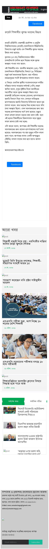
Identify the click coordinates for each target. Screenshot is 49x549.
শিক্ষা (8, 17)
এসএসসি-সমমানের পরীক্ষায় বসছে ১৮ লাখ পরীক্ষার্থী (23, 363)
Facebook (37, 23)
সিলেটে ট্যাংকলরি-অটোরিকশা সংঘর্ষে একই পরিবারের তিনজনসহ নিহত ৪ (31, 411)
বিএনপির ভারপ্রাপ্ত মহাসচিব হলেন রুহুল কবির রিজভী (30, 425)
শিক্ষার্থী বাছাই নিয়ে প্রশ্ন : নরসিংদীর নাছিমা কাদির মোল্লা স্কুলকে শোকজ (25, 242)
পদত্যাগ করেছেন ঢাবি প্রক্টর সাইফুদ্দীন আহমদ (22, 281)
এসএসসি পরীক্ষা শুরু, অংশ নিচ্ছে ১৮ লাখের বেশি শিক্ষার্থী (22, 322)
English (41, 9)
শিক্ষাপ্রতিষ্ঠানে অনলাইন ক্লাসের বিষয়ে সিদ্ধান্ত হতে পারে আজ (22, 382)
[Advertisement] (24, 194)
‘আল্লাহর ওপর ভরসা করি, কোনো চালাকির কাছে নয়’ (29, 453)
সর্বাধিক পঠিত (35, 401)
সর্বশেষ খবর (13, 401)
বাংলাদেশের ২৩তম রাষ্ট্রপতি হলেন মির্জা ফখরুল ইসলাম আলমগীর (30, 439)
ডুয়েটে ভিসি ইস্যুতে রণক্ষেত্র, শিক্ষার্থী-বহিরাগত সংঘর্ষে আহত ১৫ (22, 262)
